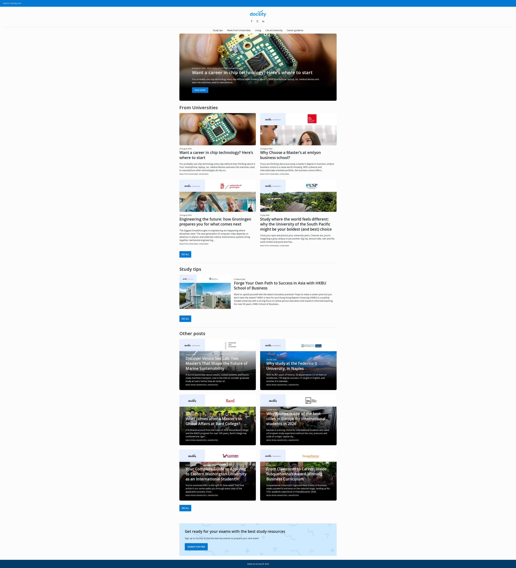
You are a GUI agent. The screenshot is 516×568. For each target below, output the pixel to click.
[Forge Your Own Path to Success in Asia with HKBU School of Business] (205, 292)
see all (185, 254)
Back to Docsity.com (12, 3)
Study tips (218, 30)
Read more (200, 90)
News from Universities (239, 30)
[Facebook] (251, 21)
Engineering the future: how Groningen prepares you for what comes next (215, 222)
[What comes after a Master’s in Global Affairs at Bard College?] (217, 443)
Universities (204, 174)
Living (258, 30)
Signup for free (196, 546)
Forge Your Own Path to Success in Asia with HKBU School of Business (280, 285)
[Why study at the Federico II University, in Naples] (298, 388)
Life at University (273, 30)
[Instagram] (257, 21)
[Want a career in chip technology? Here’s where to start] (258, 99)
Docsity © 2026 (262, 564)
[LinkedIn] (263, 21)
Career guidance (295, 30)
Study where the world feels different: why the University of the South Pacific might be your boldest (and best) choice (296, 224)
